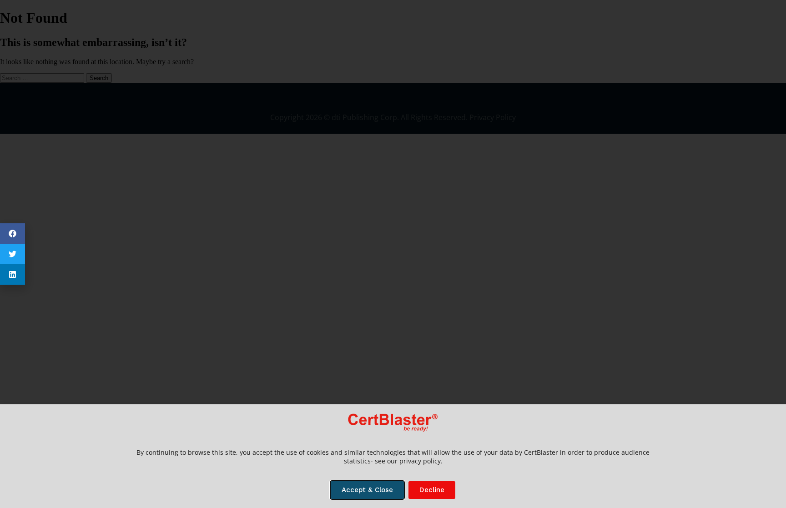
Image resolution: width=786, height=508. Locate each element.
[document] (393, 254)
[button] (12, 233)
